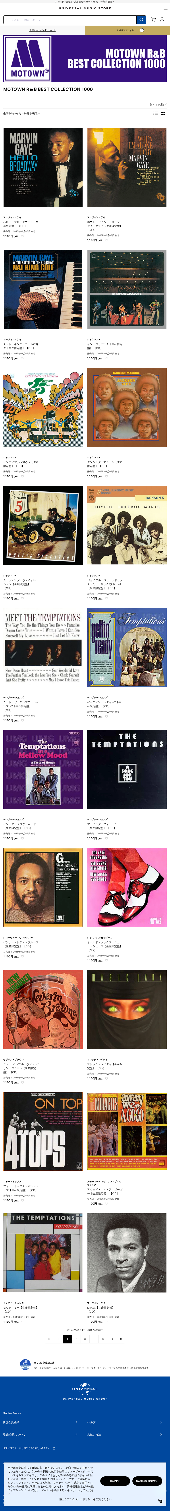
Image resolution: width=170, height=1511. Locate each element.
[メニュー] (165, 8)
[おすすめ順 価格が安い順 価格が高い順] (157, 104)
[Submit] (141, 20)
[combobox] (74, 19)
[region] (42, 30)
